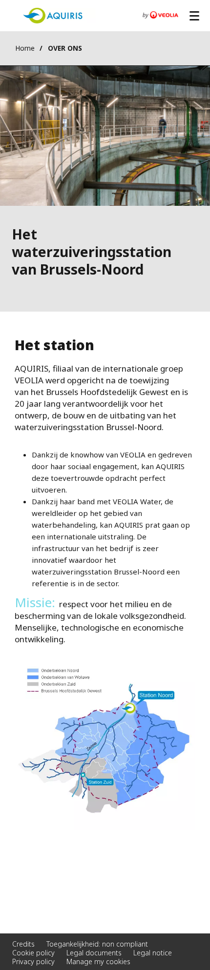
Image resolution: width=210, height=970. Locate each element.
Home (25, 48)
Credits (23, 944)
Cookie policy (33, 952)
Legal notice (152, 952)
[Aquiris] (53, 16)
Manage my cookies (98, 961)
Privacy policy (33, 961)
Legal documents (94, 952)
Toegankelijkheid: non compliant (97, 944)
